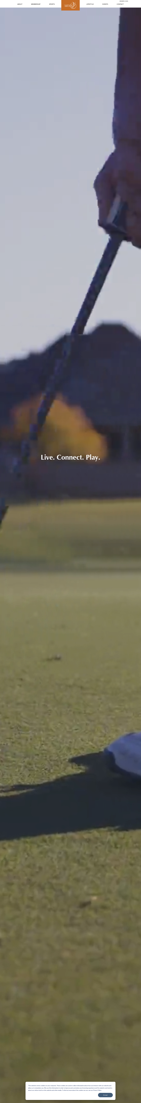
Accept (105, 1095)
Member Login (124, 1)
